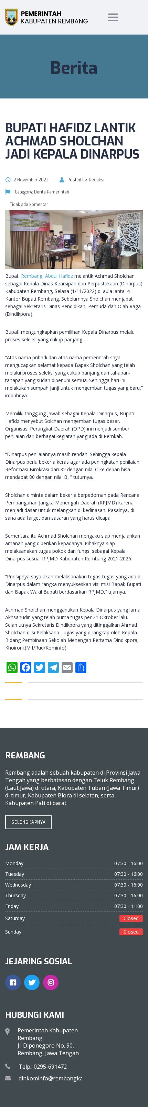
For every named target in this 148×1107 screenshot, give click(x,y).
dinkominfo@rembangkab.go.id (59, 1078)
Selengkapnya (28, 822)
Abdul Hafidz (59, 276)
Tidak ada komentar (28, 204)
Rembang (31, 276)
